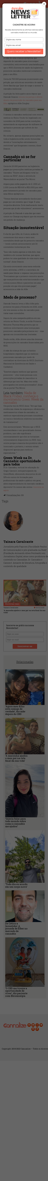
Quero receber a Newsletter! (24, 51)
